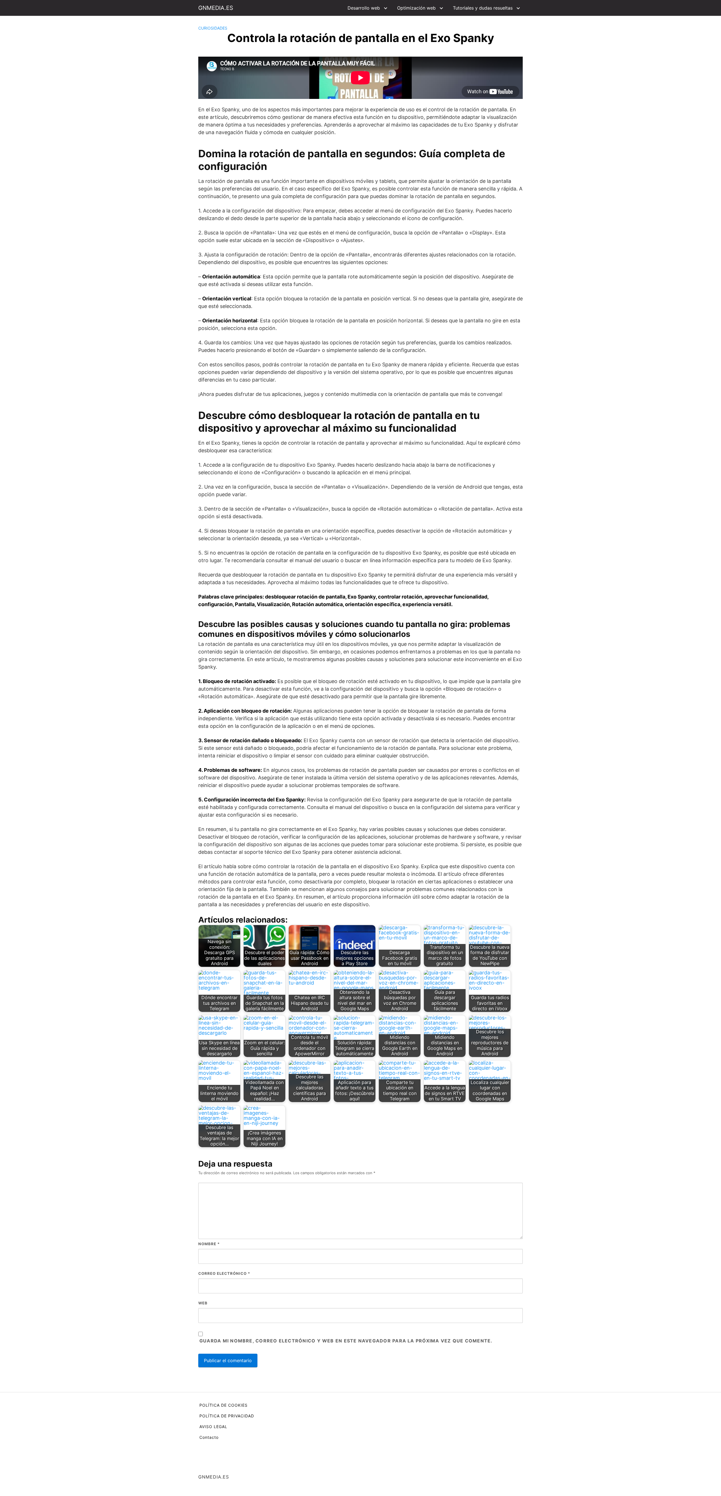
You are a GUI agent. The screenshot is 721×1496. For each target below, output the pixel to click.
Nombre (209, 1244)
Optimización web (416, 8)
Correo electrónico (224, 1273)
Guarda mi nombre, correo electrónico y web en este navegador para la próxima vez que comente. (345, 1341)
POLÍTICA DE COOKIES (223, 1405)
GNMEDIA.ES (215, 8)
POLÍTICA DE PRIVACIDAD (226, 1415)
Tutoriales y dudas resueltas (483, 8)
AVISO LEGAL (213, 1426)
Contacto (209, 1437)
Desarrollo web (364, 8)
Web (203, 1303)
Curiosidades (212, 28)
